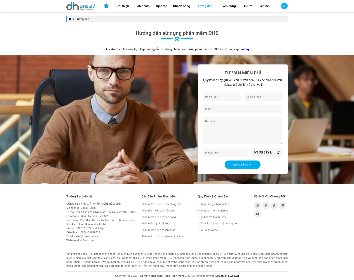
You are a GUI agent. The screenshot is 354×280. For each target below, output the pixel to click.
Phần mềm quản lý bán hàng (158, 216)
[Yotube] (258, 214)
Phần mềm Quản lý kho (155, 223)
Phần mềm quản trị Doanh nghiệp (161, 204)
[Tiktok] (274, 205)
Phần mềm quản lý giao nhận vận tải (163, 236)
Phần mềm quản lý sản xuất (158, 229)
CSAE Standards (208, 229)
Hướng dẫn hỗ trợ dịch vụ (213, 210)
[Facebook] (266, 205)
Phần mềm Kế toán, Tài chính (158, 210)
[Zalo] (282, 205)
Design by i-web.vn (227, 275)
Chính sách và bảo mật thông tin (217, 223)
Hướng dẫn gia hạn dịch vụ (214, 204)
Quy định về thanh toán (212, 216)
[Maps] (258, 205)
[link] (80, 5)
